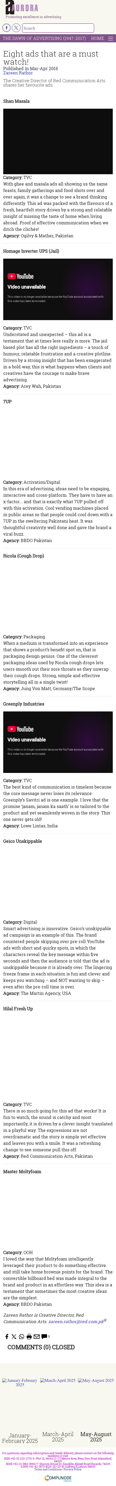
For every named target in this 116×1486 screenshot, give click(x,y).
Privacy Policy (73, 1469)
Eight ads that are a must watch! (50, 57)
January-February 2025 (20, 1438)
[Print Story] (29, 1336)
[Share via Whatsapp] (21, 1336)
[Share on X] (14, 1336)
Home (97, 38)
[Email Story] (36, 1336)
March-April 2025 (58, 1436)
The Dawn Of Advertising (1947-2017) (44, 38)
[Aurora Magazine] (60, 7)
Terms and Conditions (48, 1469)
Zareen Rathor (18, 73)
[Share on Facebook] (6, 1336)
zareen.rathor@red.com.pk (76, 1321)
